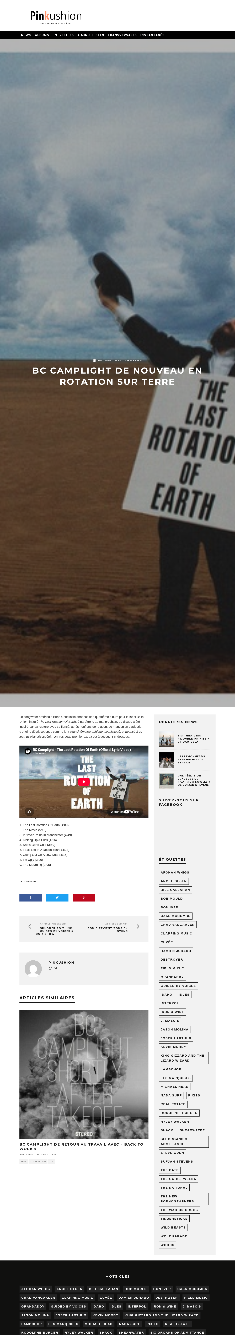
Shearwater (192, 1130)
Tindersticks (174, 1218)
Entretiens (63, 35)
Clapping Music (176, 933)
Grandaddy (172, 977)
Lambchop (171, 1069)
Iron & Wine (172, 1012)
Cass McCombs (176, 916)
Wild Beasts (173, 1227)
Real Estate (173, 1104)
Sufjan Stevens (177, 1161)
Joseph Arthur (176, 1038)
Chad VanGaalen (178, 924)
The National (174, 1187)
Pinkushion (104, 360)
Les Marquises (176, 1078)
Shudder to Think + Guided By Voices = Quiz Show (55, 931)
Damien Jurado (176, 951)
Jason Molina (175, 1029)
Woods (167, 1245)
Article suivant (116, 924)
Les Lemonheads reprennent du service (191, 759)
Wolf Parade (174, 1236)
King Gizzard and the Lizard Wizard (182, 1058)
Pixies (194, 1095)
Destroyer (172, 959)
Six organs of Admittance (175, 1141)
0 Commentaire (38, 1161)
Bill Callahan (175, 890)
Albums (42, 35)
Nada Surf (171, 1095)
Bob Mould (172, 898)
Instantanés (152, 35)
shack (167, 1130)
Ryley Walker (175, 1121)
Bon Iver (169, 907)
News (26, 35)
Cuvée (167, 942)
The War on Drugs (179, 1210)
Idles (184, 994)
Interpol (170, 1003)
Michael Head (175, 1086)
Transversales (122, 35)
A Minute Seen (90, 35)
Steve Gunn (172, 1152)
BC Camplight (28, 881)
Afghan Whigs (175, 872)
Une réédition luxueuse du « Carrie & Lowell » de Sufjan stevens (194, 780)
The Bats (170, 1170)
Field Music (172, 968)
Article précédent (53, 924)
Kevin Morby (173, 1047)
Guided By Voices (178, 986)
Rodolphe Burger (179, 1113)
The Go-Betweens (178, 1179)
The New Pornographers (177, 1199)
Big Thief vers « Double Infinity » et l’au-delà (193, 738)
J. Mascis (170, 1020)
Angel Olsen (174, 881)
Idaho (166, 994)
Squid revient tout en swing (108, 930)
